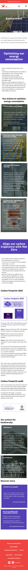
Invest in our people (11, 487)
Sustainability (14, 546)
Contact (21, 550)
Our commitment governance (16, 526)
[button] (19, 6)
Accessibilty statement (14, 558)
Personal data (18, 555)
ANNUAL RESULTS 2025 (14, 1)
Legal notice (9, 555)
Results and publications (14, 543)
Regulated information (11, 550)
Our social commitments (19, 501)
